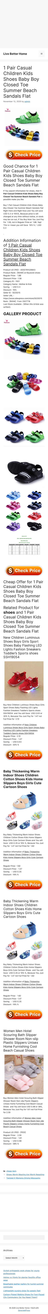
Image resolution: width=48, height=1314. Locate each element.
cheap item (11, 1171)
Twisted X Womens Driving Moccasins (23, 1178)
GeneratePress (24, 1310)
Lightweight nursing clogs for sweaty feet (21, 1291)
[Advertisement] (24, 24)
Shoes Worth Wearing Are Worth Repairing (25, 1174)
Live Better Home (15, 53)
